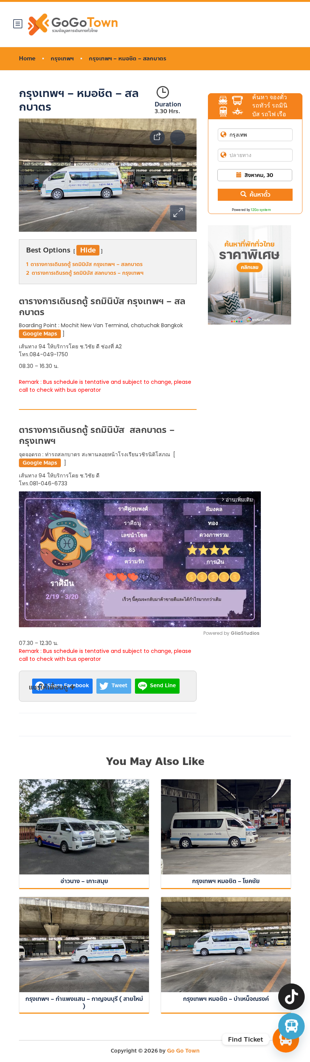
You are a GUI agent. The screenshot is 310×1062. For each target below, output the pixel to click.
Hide (88, 250)
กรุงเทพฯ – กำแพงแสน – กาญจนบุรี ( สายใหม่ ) (84, 1002)
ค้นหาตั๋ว (260, 194)
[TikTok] (291, 997)
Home (27, 59)
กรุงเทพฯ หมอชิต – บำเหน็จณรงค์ (226, 999)
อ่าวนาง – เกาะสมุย (84, 881)
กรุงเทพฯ (62, 59)
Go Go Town (183, 1051)
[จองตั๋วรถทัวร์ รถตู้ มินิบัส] (291, 1026)
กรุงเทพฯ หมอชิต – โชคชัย (226, 881)
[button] (177, 212)
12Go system (261, 210)
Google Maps (40, 334)
